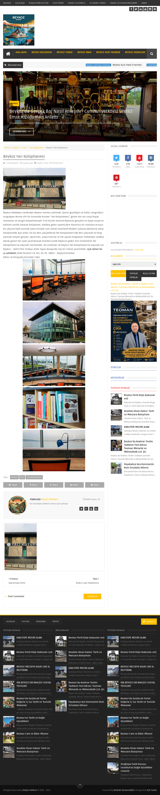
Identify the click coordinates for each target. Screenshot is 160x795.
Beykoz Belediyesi (42, 52)
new (24, 147)
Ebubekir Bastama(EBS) (124, 790)
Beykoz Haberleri (135, 52)
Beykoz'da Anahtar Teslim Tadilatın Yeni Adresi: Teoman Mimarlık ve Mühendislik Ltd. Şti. (133, 287)
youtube (25, 621)
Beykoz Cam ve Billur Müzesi (32, 733)
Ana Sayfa (21, 52)
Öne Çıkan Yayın (118, 273)
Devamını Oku (20, 131)
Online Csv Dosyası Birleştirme (123, 3)
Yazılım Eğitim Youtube (39, 3)
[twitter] (136, 9)
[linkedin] (141, 9)
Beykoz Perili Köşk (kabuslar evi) (34, 652)
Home (7, 147)
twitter (55, 621)
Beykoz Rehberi (30, 790)
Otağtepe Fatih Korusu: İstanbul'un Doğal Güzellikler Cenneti (136, 767)
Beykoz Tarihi (64, 52)
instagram (40, 621)
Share (34, 485)
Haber (144, 3)
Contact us (150, 621)
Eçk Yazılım (20, 3)
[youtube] (145, 9)
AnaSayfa (7, 3)
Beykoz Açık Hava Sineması (78, 65)
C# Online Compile (98, 3)
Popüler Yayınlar (134, 275)
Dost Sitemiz (58, 3)
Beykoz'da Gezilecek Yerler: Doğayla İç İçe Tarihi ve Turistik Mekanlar (34, 702)
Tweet (14, 485)
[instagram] (150, 9)
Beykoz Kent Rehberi (108, 52)
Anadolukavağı (133, 65)
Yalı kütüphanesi (37, 147)
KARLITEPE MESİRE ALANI (136, 427)
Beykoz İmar (84, 52)
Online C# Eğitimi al (76, 3)
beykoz (16, 147)
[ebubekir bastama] (81, 509)
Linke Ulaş (139, 250)
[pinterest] (155, 9)
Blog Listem (149, 273)
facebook (92, 596)
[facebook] (131, 9)
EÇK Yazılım (152, 790)
